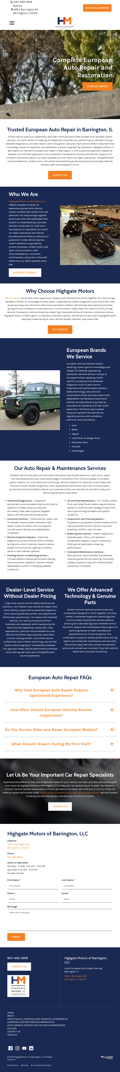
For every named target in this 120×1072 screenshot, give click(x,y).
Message (12, 906)
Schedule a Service (25, 272)
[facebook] (10, 1048)
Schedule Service (97, 7)
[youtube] (24, 1048)
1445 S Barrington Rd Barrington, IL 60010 (25, 11)
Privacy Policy (12, 1065)
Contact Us (60, 175)
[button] (60, 693)
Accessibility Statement (41, 1065)
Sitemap (24, 1065)
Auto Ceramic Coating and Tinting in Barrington (36, 1025)
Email (66, 893)
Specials (12, 1034)
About (10, 1015)
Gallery (12, 1028)
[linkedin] (31, 1048)
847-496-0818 (23, 2)
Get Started (60, 329)
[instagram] (17, 1048)
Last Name (69, 880)
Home (10, 1012)
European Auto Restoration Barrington (30, 1022)
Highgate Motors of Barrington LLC (27, 201)
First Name (14, 880)
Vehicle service (12, 298)
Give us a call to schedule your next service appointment (70, 792)
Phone (12, 893)
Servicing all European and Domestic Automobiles (37, 1019)
